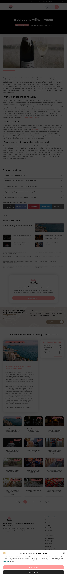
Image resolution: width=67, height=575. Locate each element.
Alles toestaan (33, 567)
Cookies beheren (33, 572)
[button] (63, 553)
